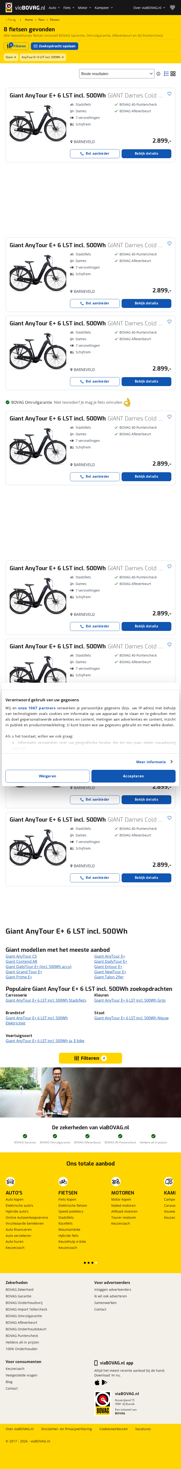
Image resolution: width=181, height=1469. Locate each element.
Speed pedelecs (70, 1211)
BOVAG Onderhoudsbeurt (26, 1329)
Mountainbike (69, 1229)
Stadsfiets (66, 1217)
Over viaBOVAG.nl (20, 1429)
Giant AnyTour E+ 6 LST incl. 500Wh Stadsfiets (46, 1000)
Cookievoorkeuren (113, 1429)
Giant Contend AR (21, 961)
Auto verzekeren (18, 1235)
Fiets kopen (67, 1199)
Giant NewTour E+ (110, 971)
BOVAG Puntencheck (22, 1335)
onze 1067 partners (36, 708)
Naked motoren (123, 1205)
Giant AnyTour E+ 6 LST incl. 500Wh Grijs (130, 1000)
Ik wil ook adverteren (110, 1296)
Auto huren (15, 1241)
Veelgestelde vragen (21, 1375)
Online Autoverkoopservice (27, 1217)
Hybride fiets (68, 1235)
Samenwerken (105, 1302)
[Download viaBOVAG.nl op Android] (104, 1383)
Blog (9, 1382)
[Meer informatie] (158, 73)
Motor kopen (121, 1199)
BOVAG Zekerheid (19, 1289)
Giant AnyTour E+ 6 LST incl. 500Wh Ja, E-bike (45, 1040)
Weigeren (47, 776)
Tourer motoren (123, 1217)
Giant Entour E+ (108, 966)
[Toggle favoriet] (169, 93)
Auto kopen (15, 1199)
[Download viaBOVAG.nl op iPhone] (97, 1383)
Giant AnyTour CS (21, 956)
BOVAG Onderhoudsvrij (24, 1302)
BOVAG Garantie (18, 1296)
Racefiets (65, 1223)
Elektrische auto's (19, 1205)
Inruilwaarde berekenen (25, 1223)
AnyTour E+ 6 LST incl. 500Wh (41, 57)
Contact (100, 1309)
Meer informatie (151, 761)
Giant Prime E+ (19, 977)
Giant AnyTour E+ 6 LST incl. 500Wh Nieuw (131, 1018)
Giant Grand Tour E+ (24, 971)
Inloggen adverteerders (112, 1289)
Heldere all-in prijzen (22, 1342)
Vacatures (143, 1429)
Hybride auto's (17, 1211)
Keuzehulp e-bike (72, 1241)
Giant (9, 57)
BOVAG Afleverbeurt (21, 1322)
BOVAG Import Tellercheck (26, 1309)
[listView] (166, 73)
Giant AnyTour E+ (109, 956)
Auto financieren (19, 1229)
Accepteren (133, 776)
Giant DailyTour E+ (110, 961)
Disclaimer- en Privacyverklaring (66, 1429)
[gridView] (173, 73)
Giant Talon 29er (109, 977)
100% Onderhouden (21, 1349)
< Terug (11, 20)
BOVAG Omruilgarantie (24, 1316)
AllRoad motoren (124, 1211)
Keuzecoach (15, 1247)
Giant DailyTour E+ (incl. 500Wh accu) (38, 966)
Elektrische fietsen (72, 1205)
